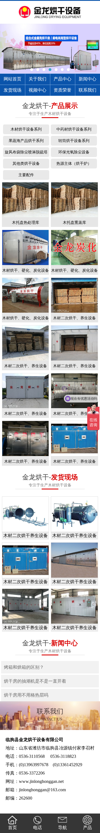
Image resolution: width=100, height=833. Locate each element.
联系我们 (87, 90)
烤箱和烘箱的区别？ (24, 667)
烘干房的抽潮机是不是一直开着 (35, 681)
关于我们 (37, 79)
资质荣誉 (62, 90)
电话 (37, 827)
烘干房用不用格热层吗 (26, 695)
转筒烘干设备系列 (73, 141)
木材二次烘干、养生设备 (74, 318)
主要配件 (26, 175)
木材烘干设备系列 (26, 129)
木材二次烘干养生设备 (25, 535)
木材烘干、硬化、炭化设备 (25, 270)
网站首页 (12, 79)
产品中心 (62, 79)
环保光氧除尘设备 (73, 152)
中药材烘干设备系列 (73, 129)
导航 (62, 827)
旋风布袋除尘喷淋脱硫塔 (26, 152)
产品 (87, 827)
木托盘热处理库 (25, 222)
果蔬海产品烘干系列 (26, 141)
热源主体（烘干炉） (73, 163)
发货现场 (12, 90)
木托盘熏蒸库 (74, 222)
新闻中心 (87, 79)
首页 (12, 827)
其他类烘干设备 (26, 163)
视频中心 (37, 90)
